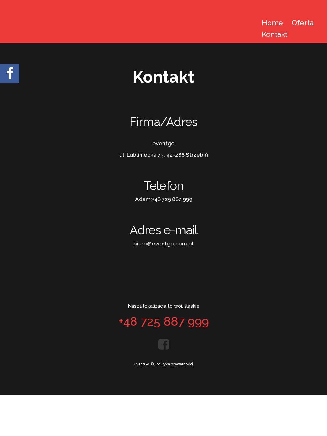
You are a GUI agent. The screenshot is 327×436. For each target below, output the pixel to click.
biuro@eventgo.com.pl (163, 243)
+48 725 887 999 (172, 199)
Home (272, 23)
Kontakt (274, 34)
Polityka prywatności (174, 364)
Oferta (303, 23)
